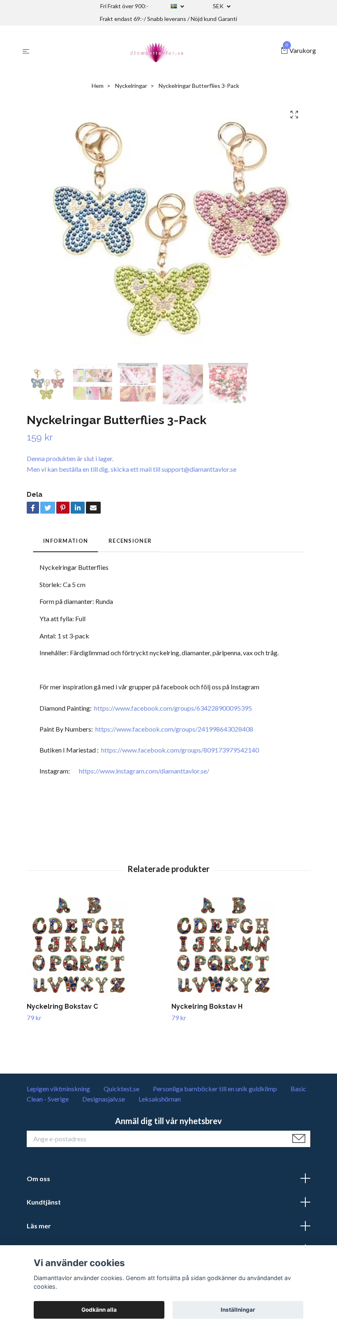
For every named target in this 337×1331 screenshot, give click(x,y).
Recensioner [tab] (130, 540)
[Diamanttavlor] (157, 51)
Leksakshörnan (159, 1099)
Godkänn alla (99, 1309)
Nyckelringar (131, 85)
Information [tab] (65, 540)
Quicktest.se (121, 1088)
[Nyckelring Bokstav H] (240, 944)
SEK (219, 5)
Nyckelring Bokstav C (62, 1006)
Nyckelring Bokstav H (206, 1006)
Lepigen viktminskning (58, 1088)
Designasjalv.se (103, 1099)
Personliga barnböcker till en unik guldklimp (215, 1088)
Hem (98, 85)
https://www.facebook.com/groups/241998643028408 (174, 729)
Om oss (38, 1178)
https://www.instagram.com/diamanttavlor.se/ (144, 771)
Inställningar (238, 1309)
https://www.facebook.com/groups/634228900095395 (173, 708)
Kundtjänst (44, 1202)
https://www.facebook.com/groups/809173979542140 (180, 750)
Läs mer (39, 1226)
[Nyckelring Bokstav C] (96, 944)
